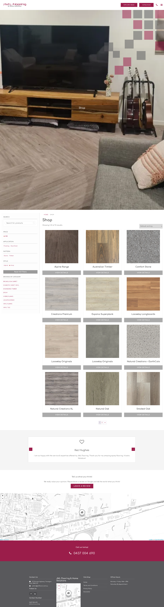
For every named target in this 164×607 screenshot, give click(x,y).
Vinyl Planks (7, 303)
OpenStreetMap (159, 540)
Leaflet (151, 540)
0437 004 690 (33, 602)
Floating (6, 246)
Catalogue (146, 5)
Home (46, 214)
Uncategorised (8, 300)
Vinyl (12, 265)
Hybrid (6, 265)
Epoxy (5, 292)
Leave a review (82, 486)
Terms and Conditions (90, 585)
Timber (11, 255)
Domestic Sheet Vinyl (11, 285)
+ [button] (2, 495)
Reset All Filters (20, 272)
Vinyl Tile (6, 307)
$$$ (6, 236)
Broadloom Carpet (10, 281)
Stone (6, 255)
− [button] (2, 498)
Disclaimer (86, 591)
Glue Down (14, 246)
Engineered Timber (10, 289)
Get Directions (5, 540)
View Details (61, 273)
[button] (161, 5)
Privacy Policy (87, 588)
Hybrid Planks (8, 296)
